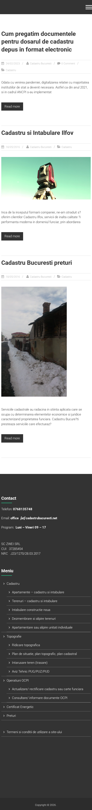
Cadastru (11, 70)
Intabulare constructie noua (31, 610)
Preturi (11, 716)
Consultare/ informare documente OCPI (39, 698)
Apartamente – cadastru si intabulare (38, 592)
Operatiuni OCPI (18, 680)
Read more (12, 106)
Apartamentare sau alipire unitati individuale (42, 627)
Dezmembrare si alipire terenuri (34, 619)
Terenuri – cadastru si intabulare (34, 601)
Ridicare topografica (26, 645)
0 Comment (68, 63)
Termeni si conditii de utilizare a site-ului (34, 732)
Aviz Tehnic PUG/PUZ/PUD (30, 671)
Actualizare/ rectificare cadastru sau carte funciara (47, 689)
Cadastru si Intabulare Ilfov (37, 132)
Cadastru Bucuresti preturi (36, 262)
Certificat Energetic (20, 707)
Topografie (14, 636)
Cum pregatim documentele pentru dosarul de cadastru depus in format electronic (38, 41)
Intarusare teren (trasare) (29, 663)
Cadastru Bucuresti (41, 63)
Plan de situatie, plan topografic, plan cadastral (44, 654)
